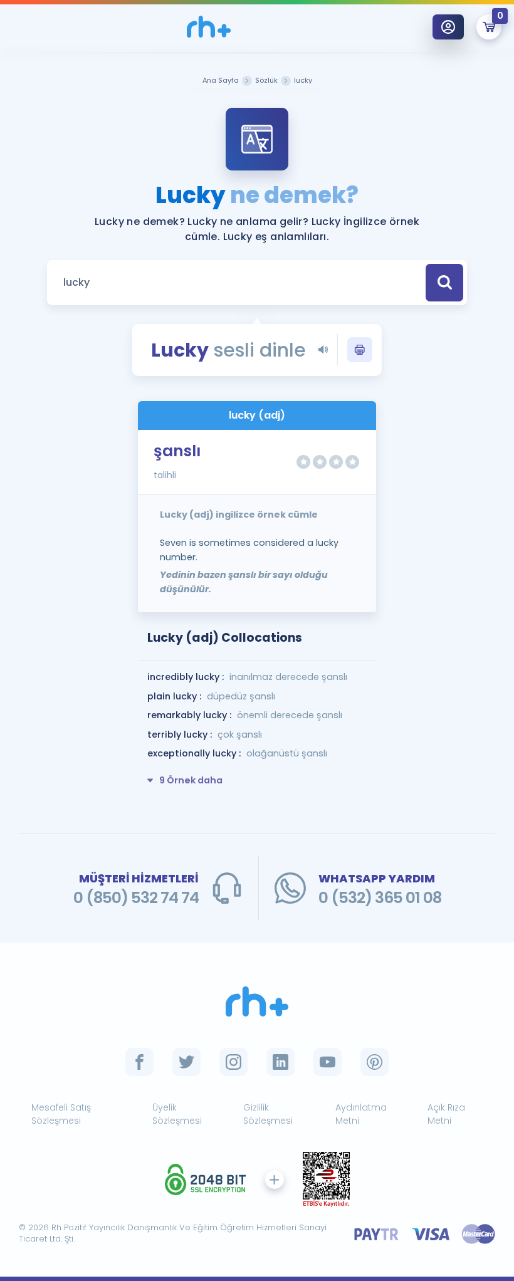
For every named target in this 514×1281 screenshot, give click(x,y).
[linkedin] (280, 1062)
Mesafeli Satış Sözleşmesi (61, 1114)
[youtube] (327, 1062)
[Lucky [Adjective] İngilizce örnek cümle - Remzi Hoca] (209, 27)
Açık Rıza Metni (446, 1114)
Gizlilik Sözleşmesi (268, 1114)
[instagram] (233, 1062)
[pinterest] (374, 1062)
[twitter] (186, 1062)
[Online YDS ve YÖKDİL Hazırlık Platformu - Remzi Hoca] (257, 1001)
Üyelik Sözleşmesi (177, 1114)
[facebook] (139, 1062)
